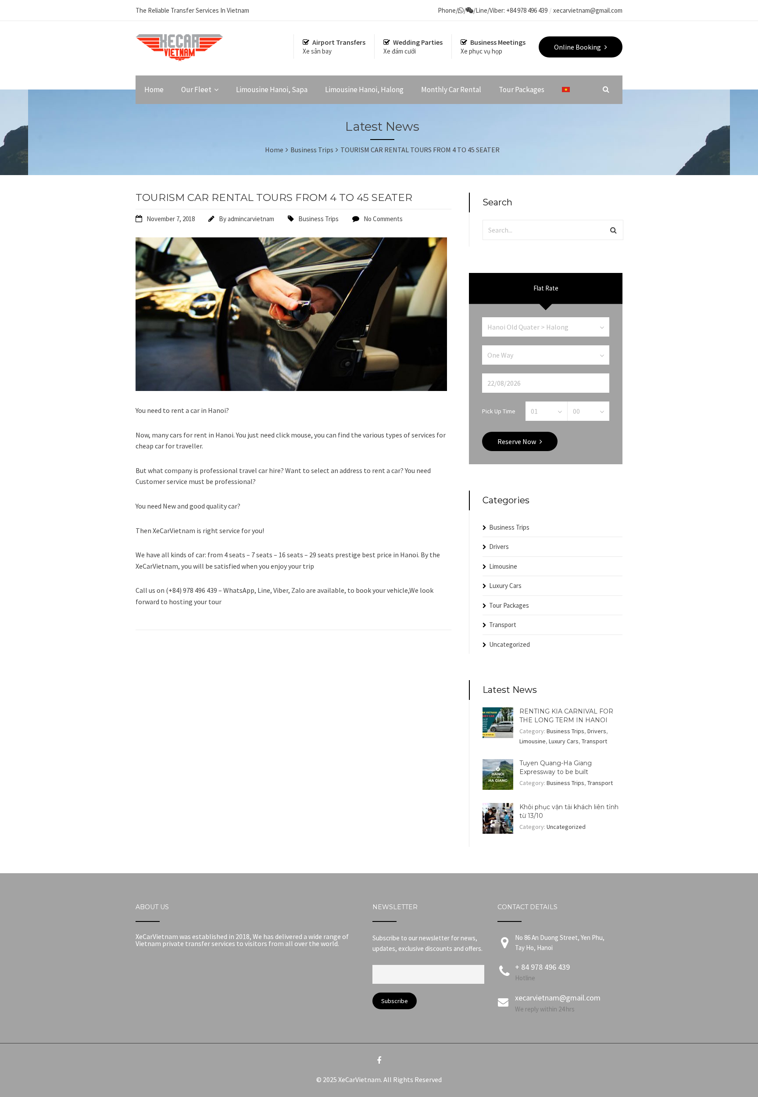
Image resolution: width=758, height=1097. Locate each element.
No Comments (383, 219)
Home (154, 89)
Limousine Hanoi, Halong (364, 89)
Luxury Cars (505, 585)
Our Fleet (196, 89)
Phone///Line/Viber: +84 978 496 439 (492, 10)
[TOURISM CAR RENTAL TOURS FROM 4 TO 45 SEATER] (291, 388)
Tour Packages (521, 89)
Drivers (499, 546)
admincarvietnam (251, 219)
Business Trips (318, 219)
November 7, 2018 (171, 219)
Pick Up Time (498, 410)
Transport (502, 624)
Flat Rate (545, 288)
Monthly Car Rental (451, 89)
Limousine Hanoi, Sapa (271, 89)
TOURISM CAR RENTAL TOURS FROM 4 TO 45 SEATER (274, 197)
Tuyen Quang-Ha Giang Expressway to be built (555, 767)
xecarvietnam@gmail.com (587, 10)
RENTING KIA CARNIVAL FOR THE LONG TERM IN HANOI (566, 715)
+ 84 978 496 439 (542, 967)
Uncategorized (509, 644)
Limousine (503, 566)
